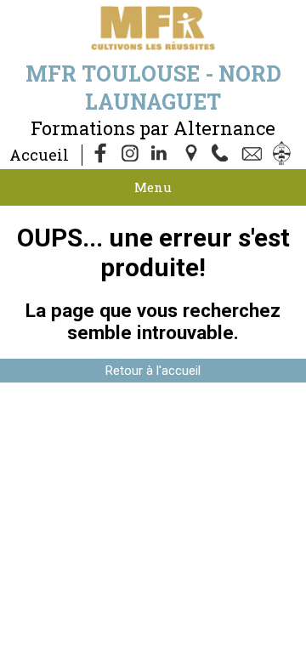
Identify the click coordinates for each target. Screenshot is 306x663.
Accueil (39, 154)
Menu (153, 187)
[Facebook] (101, 154)
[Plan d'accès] (193, 154)
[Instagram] (131, 154)
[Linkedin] (162, 154)
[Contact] (254, 154)
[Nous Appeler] (223, 154)
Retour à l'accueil (153, 370)
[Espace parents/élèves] (284, 154)
